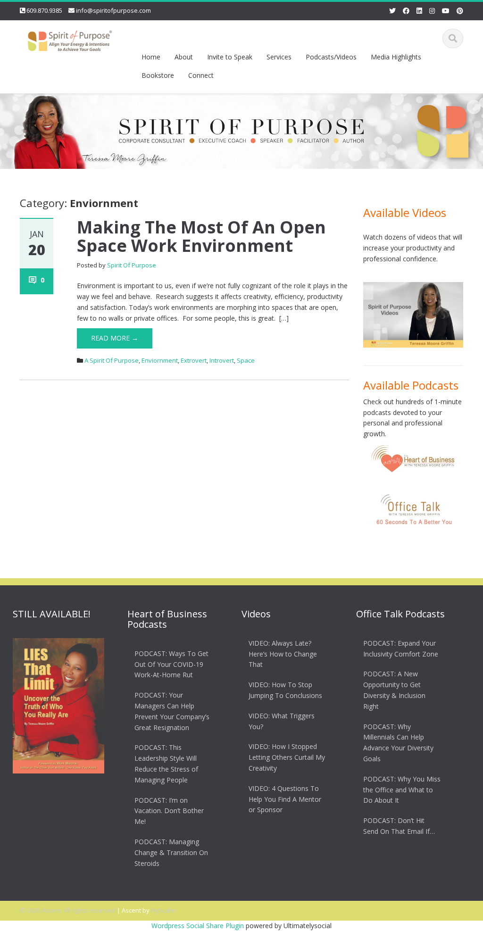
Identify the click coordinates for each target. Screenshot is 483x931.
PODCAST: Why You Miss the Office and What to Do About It (402, 789)
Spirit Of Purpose (131, 265)
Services (278, 56)
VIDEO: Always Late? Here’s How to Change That (283, 654)
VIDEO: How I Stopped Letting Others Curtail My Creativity (287, 757)
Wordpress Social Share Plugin (198, 925)
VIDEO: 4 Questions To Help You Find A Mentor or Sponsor (285, 799)
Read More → (114, 337)
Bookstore (158, 75)
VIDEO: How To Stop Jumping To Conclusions (285, 690)
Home (151, 56)
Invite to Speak (229, 56)
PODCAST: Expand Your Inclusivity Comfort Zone (400, 648)
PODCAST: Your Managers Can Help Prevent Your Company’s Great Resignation (171, 711)
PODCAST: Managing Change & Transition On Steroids (171, 852)
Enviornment (160, 360)
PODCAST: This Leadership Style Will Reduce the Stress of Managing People (166, 763)
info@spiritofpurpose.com (113, 10)
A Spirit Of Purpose (111, 360)
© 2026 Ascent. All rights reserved (68, 910)
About (184, 56)
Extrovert (194, 360)
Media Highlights (396, 56)
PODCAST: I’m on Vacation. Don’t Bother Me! (169, 811)
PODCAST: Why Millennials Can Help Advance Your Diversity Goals (398, 742)
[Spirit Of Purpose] (70, 39)
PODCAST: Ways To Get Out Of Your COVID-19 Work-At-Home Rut (171, 664)
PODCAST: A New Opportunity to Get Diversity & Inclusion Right (394, 689)
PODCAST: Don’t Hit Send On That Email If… (399, 826)
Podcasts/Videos (331, 56)
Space (246, 360)
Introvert (221, 360)
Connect (201, 75)
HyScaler (163, 910)
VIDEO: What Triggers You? (282, 721)
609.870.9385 (44, 10)
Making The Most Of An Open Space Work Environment (201, 237)
